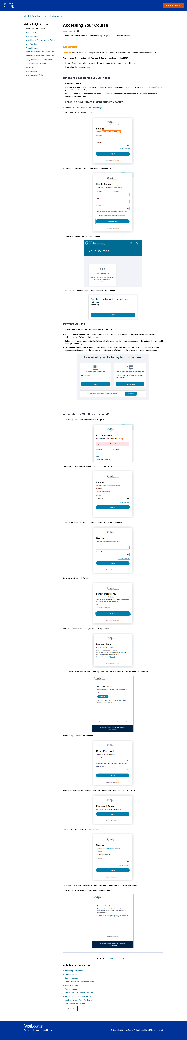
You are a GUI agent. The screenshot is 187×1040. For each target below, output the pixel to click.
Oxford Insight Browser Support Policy (40, 40)
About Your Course (32, 44)
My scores (30, 67)
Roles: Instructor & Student (36, 63)
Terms (27, 1030)
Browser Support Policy (35, 75)
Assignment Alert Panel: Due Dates (39, 60)
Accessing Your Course (74, 971)
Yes (111, 959)
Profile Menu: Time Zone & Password (40, 52)
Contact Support (173, 5)
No (124, 959)
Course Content (31, 71)
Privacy (36, 1030)
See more (70, 1009)
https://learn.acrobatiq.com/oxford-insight (86, 108)
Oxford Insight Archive (53, 16)
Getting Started (31, 32)
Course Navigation (32, 36)
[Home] (11, 5)
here (128, 36)
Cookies (47, 1030)
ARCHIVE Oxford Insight (33, 16)
